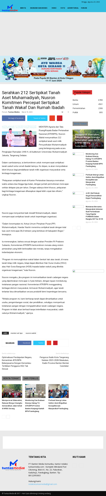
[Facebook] (75, 465)
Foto (63, 8)
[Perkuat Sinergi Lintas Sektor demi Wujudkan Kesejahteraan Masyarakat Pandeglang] (58, 391)
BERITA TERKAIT (11, 378)
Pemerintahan (79, 108)
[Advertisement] (53, 34)
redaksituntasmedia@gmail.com (42, 484)
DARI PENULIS (31, 378)
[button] (100, 8)
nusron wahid (31, 333)
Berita (23, 8)
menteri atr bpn (17, 333)
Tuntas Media (14, 112)
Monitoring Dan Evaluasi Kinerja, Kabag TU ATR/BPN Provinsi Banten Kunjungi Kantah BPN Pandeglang (34, 405)
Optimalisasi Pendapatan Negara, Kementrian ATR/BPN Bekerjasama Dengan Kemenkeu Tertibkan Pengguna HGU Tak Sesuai (17, 363)
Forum (84, 8)
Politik (75, 112)
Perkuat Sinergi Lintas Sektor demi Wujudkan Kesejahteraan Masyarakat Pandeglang (95, 180)
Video (54, 8)
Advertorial (73, 8)
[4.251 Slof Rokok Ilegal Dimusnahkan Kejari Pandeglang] (78, 196)
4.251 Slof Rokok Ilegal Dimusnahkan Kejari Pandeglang (94, 195)
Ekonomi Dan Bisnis (38, 8)
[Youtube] (81, 465)
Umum (76, 104)
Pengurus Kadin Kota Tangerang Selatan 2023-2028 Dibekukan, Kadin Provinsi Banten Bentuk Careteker (54, 361)
